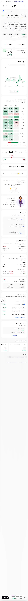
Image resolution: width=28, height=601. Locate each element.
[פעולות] (4, 62)
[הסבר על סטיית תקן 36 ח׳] (17, 264)
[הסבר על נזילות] (21, 266)
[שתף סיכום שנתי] (4, 99)
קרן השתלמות (17, 10)
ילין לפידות (17, 340)
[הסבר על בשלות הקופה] (18, 248)
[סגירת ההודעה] (2, 1)
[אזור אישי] (3, 5)
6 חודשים (20, 152)
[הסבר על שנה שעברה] (6, 42)
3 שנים (6, 152)
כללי (23, 12)
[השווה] (5, 11)
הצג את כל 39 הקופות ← (20, 317)
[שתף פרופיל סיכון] (4, 256)
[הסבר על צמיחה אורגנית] (18, 246)
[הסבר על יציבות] (21, 250)
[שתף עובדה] (5, 218)
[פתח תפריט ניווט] (24, 597)
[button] (19, 17)
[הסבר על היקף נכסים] (7, 50)
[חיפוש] (7, 5)
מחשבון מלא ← (14, 335)
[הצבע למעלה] (16, 189)
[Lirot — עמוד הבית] (14, 6)
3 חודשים (25, 152)
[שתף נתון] (16, 41)
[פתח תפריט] (24, 5)
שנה (15, 151)
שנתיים (11, 151)
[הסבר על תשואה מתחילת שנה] (16, 50)
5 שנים (2, 152)
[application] (14, 78)
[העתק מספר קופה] (8, 17)
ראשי (25, 10)
